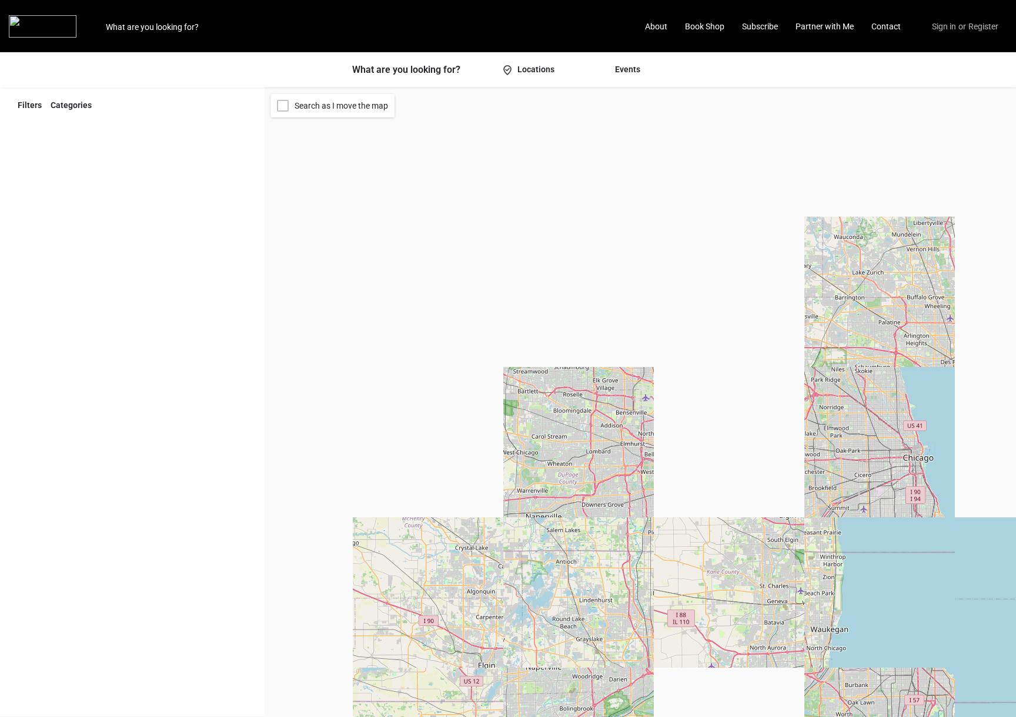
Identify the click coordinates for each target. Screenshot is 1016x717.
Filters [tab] (30, 105)
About (656, 26)
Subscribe (760, 26)
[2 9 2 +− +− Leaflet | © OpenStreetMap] (640, 402)
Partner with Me (825, 26)
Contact (886, 26)
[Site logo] (44, 25)
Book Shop (704, 26)
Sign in (944, 26)
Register (983, 26)
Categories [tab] (71, 105)
